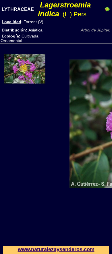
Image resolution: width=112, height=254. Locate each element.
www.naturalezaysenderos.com (56, 249)
